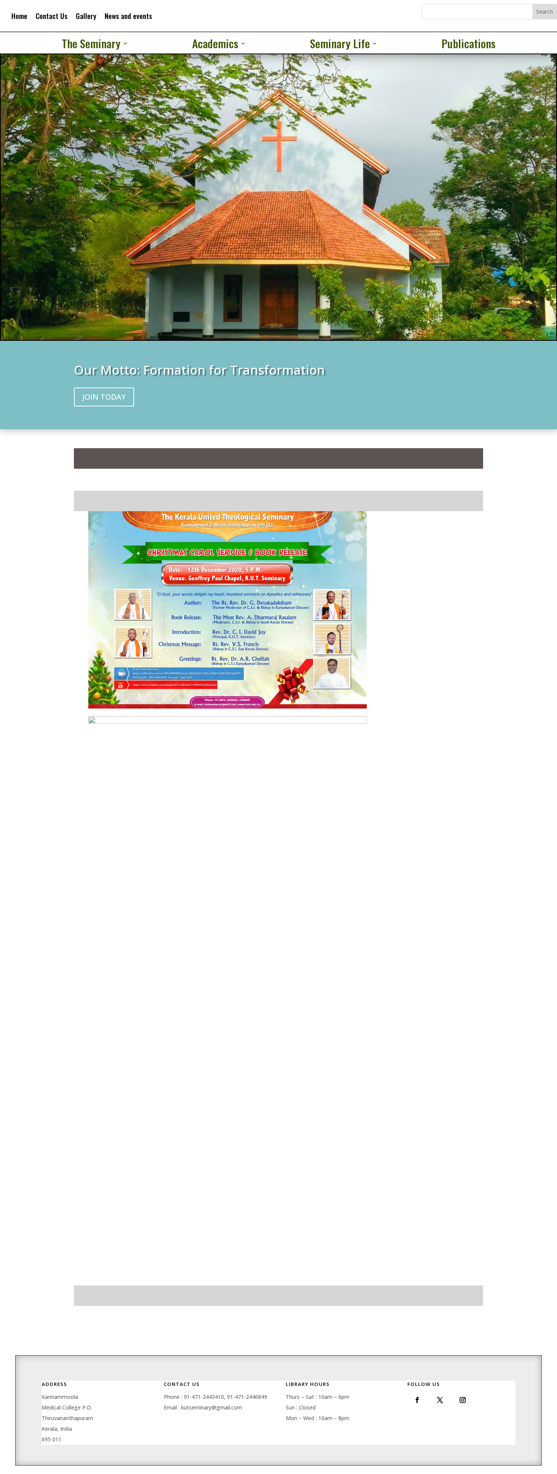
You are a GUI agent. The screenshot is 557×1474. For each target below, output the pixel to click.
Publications (468, 45)
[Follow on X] (440, 1400)
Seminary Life (340, 45)
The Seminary (91, 45)
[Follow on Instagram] (462, 1400)
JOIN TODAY (104, 397)
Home (19, 15)
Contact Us (51, 15)
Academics (215, 45)
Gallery (86, 15)
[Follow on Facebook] (417, 1400)
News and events (128, 15)
